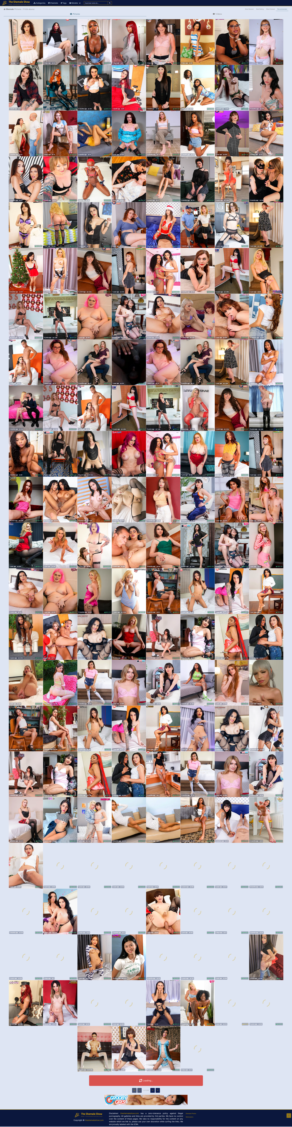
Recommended (282, 9)
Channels (54, 3)
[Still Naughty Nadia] (197, 42)
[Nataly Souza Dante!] (26, 362)
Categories (40, 3)
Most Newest (249, 9)
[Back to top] (289, 1115)
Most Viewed (270, 9)
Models (75, 3)
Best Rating (260, 9)
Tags (64, 3)
